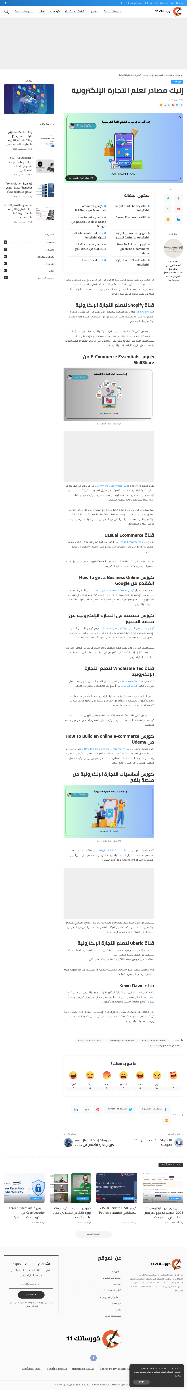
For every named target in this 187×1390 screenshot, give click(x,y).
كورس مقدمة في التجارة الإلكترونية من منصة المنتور (133, 235)
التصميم (50, 242)
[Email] (161, 105)
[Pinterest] (173, 105)
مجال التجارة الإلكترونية (89, 1041)
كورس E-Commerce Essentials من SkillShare (90, 208)
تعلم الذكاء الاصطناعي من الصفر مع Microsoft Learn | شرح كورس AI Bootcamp (173, 271)
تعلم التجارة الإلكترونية (153, 1041)
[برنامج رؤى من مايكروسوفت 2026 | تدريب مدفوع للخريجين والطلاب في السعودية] (163, 1188)
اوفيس (50, 249)
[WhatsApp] (169, 105)
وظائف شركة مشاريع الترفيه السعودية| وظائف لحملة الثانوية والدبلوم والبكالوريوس (19, 138)
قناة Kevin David (92, 260)
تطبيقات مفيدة (45, 256)
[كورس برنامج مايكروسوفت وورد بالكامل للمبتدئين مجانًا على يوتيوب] (70, 1188)
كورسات (177, 82)
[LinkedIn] (165, 105)
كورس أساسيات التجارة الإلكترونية (117, 850)
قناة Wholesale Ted (133, 681)
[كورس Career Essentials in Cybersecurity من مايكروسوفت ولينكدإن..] (24, 1188)
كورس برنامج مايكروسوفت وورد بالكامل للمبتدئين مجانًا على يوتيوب (71, 1212)
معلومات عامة (46, 278)
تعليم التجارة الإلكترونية (121, 1041)
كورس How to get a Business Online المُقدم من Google (88, 222)
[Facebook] (6, 3)
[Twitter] (177, 105)
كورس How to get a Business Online (113, 590)
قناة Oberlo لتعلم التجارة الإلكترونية (133, 262)
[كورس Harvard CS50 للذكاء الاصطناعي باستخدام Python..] (116, 1188)
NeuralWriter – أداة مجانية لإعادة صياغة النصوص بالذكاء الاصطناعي (21, 164)
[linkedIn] (76, 1109)
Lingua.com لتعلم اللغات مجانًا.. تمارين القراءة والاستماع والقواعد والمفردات (18, 211)
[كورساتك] (168, 11)
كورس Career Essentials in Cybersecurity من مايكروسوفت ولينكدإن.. (27, 1212)
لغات (51, 270)
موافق (141, 1382)
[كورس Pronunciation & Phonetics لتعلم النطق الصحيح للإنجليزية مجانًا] (45, 190)
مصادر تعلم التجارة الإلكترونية (164, 1046)
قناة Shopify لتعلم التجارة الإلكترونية (132, 208)
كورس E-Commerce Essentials (112, 486)
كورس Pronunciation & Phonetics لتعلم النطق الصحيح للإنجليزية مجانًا (19, 187)
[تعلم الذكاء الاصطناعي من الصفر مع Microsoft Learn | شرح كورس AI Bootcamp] (173, 248)
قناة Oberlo (147, 950)
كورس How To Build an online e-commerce (108, 749)
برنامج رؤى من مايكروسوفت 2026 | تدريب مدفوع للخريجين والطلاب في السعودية (163, 1212)
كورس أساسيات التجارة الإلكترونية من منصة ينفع (90, 246)
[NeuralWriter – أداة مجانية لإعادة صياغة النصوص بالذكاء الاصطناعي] (45, 166)
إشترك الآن (31, 1295)
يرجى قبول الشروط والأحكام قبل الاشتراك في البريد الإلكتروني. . (29, 1305)
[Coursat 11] (166, 1264)
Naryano (58, 1385)
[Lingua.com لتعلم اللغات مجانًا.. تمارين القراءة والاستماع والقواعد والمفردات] (45, 214)
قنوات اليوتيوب (129, 686)
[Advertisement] (93, 43)
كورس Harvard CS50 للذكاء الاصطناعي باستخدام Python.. (117, 1210)
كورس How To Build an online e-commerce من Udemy (133, 249)
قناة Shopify (147, 312)
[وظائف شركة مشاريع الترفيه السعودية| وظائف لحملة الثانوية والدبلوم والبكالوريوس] (45, 141)
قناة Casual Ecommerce (131, 217)
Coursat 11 (96, 1385)
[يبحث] (6, 11)
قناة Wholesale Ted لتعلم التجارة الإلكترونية (88, 235)
